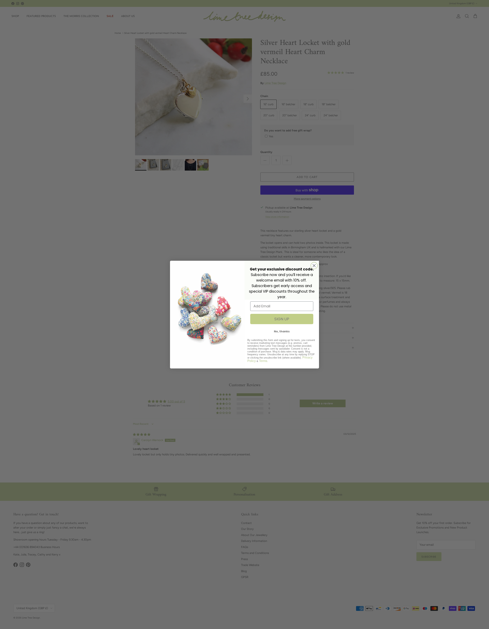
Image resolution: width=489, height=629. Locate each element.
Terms (263, 361)
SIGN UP (281, 319)
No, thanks (282, 331)
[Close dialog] (314, 265)
